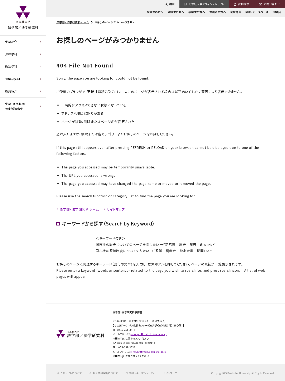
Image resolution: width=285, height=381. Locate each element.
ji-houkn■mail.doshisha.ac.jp (148, 351)
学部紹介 (11, 42)
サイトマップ (116, 209)
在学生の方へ (155, 12)
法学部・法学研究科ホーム (72, 22)
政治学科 (11, 66)
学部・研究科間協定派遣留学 (15, 106)
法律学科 (11, 54)
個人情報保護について (105, 373)
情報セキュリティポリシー (143, 373)
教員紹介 (11, 91)
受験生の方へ (176, 12)
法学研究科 (12, 79)
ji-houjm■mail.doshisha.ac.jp (148, 334)
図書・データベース (256, 12)
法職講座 (235, 12)
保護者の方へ (217, 12)
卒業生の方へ (196, 12)
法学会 (276, 12)
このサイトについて (71, 373)
